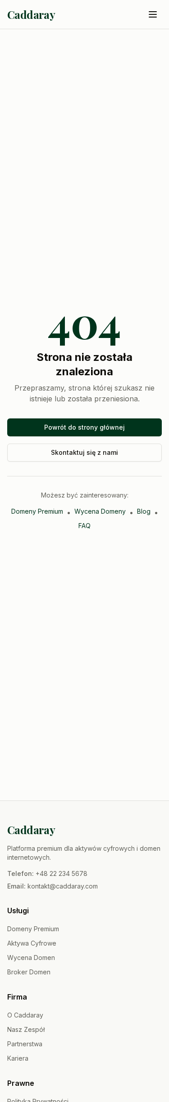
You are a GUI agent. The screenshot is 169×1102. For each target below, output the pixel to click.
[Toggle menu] (153, 14)
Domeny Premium (37, 511)
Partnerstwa (24, 1044)
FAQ (84, 525)
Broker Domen (28, 972)
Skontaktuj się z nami (84, 452)
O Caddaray (25, 1015)
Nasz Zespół (26, 1029)
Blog (144, 511)
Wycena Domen (31, 957)
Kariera (17, 1058)
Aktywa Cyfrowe (31, 943)
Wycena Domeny (100, 511)
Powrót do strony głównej (84, 427)
